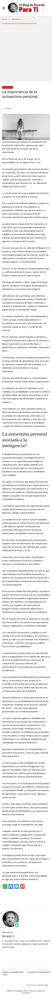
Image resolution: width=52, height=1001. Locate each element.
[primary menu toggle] (3, 8)
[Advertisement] (26, 53)
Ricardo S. (8, 108)
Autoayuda (7, 87)
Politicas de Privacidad (37, 985)
